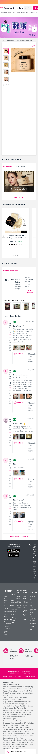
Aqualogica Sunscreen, (17, 740)
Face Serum (15, 749)
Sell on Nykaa (13, 621)
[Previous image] (4, 85)
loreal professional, (20, 702)
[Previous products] (3, 235)
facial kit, (26, 689)
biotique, (28, 687)
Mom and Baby (31, 614)
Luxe (31, 629)
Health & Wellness (32, 619)
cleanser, (12, 699)
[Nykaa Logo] (1, 7)
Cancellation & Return (14, 610)
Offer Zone (24, 597)
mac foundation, (15, 712)
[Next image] (7, 85)
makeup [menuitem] (4, 12)
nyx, (17, 721)
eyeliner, (18, 693)
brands (15, 8)
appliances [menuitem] (21, 12)
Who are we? (5, 598)
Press (6, 609)
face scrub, (14, 725)
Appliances (33, 609)
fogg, (22, 704)
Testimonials (8, 611)
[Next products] (34, 235)
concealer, (12, 687)
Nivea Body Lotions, (15, 736)
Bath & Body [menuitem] (30, 12)
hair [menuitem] (14, 12)
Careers (6, 603)
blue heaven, (15, 723)
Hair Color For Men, (15, 746)
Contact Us (13, 595)
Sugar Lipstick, (14, 738)
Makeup (11, 40)
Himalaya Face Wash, (16, 729)
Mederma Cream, (14, 727)
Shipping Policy (26, 671)
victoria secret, (14, 691)
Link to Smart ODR (6, 632)
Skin (31, 599)
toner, (16, 697)
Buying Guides (19, 606)
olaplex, (24, 714)
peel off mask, (25, 723)
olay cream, (16, 704)
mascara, (10, 702)
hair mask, (25, 693)
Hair (31, 602)
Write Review (30, 291)
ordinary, (10, 697)
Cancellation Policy (13, 673)
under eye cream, (13, 706)
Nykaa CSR (6, 615)
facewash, (12, 721)
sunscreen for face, (13, 708)
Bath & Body (31, 606)
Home (4, 40)
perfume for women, (15, 689)
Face (18, 40)
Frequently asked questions (14, 600)
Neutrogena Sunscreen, (20, 744)
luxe (21, 8)
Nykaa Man (25, 606)
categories (8, 8)
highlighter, (13, 684)
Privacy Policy (26, 673)
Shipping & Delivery (13, 616)
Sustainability (8, 619)
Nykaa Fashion (25, 611)
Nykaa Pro (25, 615)
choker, (24, 712)
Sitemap (25, 619)
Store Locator (13, 606)
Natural (32, 626)
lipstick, (6, 684)
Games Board (19, 602)
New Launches (26, 602)
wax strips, (24, 706)
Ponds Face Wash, (19, 734)
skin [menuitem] (9, 12)
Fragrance (33, 623)
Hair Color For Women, (15, 731)
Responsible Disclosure (8, 622)
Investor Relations (7, 627)
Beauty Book (19, 597)
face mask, (20, 687)
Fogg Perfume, (17, 742)
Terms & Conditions (13, 671)
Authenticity (8, 606)
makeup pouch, (15, 714)
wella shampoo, (12, 716)
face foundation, (17, 710)
